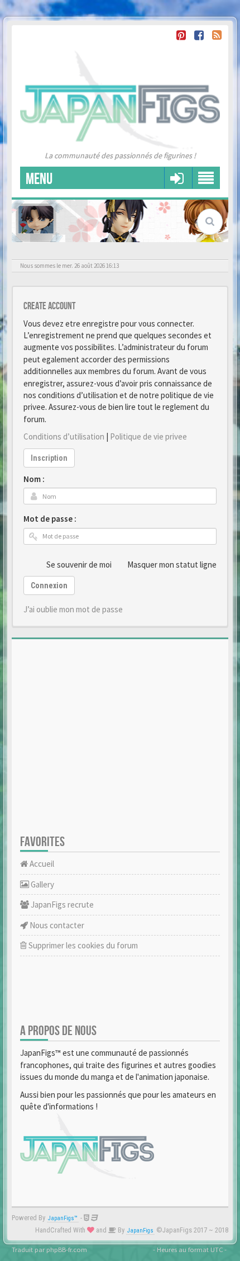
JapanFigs (140, 1230)
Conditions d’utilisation (63, 436)
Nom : (34, 479)
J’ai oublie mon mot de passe (73, 609)
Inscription (49, 458)
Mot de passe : (49, 518)
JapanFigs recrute (61, 904)
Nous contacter (56, 925)
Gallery (41, 884)
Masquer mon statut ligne (172, 564)
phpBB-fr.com (66, 1249)
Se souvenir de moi (79, 564)
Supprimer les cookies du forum (82, 945)
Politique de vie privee (148, 436)
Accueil (41, 863)
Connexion (49, 585)
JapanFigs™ (63, 1218)
